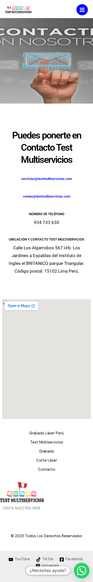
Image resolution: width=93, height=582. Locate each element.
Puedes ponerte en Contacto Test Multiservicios (46, 147)
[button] (81, 570)
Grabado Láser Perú (46, 433)
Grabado (46, 451)
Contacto (46, 469)
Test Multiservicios (46, 442)
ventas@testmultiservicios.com (46, 196)
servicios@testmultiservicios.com (46, 179)
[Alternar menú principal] (82, 10)
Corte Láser (46, 460)
